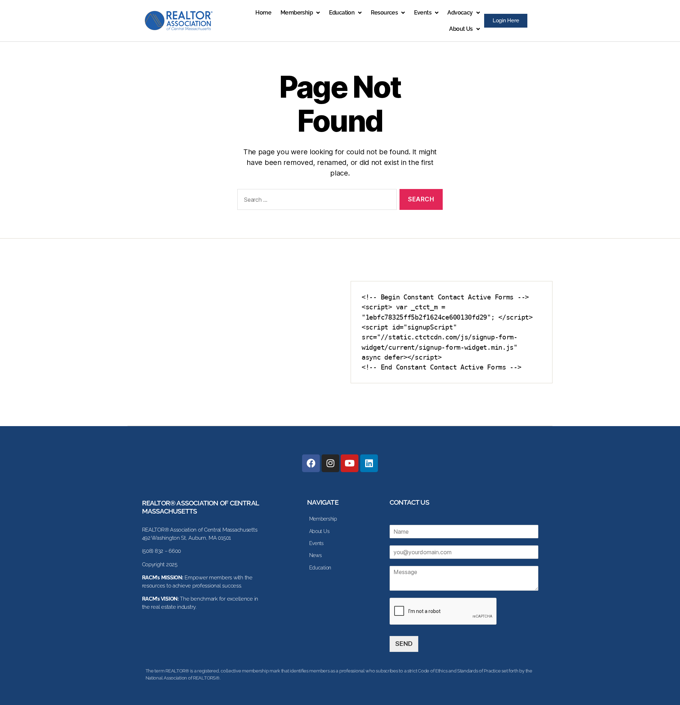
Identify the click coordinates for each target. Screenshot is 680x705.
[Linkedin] (369, 463)
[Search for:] (315, 201)
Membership (296, 12)
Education (342, 12)
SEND (404, 643)
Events (422, 12)
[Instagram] (330, 463)
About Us (460, 28)
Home (263, 12)
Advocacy (459, 12)
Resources (384, 12)
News (315, 555)
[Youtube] (349, 463)
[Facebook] (311, 463)
